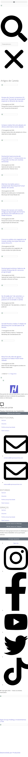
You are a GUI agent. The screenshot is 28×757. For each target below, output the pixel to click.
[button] (14, 2)
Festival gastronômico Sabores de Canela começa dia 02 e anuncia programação (13, 270)
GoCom (3, 420)
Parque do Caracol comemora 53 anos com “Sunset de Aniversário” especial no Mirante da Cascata (13, 99)
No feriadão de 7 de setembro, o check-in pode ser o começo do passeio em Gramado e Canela (12, 298)
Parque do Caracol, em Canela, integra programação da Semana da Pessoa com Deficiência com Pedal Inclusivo (13, 212)
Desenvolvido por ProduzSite (10, 753)
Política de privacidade (8, 427)
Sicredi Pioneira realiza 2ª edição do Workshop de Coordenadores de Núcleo (13, 325)
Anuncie (3, 424)
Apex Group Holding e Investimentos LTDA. (13, 720)
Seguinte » (14, 374)
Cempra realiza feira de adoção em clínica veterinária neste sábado (13, 126)
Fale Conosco (5, 430)
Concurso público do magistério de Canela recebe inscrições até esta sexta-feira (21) (13, 241)
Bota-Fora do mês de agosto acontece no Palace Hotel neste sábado (12, 358)
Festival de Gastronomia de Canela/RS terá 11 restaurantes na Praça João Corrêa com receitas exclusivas (13, 159)
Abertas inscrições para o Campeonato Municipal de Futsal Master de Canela (13, 186)
